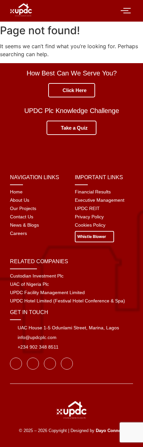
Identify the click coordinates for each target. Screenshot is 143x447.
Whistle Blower (92, 236)
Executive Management (99, 200)
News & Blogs (24, 225)
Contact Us (21, 216)
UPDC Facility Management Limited (47, 292)
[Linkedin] (67, 364)
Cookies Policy (90, 225)
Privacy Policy (89, 216)
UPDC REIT (87, 208)
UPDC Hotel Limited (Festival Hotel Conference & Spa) (67, 300)
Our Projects (23, 208)
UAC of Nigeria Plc (29, 284)
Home (16, 191)
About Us (19, 200)
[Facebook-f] (16, 364)
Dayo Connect (110, 430)
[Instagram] (50, 364)
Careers (18, 233)
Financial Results (93, 191)
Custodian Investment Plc (37, 276)
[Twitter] (33, 364)
